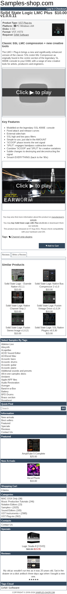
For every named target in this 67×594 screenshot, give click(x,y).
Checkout (60, 8)
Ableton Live (7, 344)
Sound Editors (8, 510)
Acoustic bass (8, 359)
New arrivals (7, 417)
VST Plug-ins (25, 22)
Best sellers (7, 420)
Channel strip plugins (21, 236)
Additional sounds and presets (16, 370)
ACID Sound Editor (11, 353)
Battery (5, 391)
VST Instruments (10, 513)
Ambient (5, 376)
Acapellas (6, 350)
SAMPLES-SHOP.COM (45, 592)
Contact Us (7, 432)
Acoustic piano (8, 367)
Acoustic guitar (8, 365)
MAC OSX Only (9, 498)
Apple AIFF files (9, 379)
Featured (5, 423)
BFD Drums (7, 394)
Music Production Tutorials (14, 501)
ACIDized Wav (8, 356)
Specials (5, 426)
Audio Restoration (10, 382)
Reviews (5, 429)
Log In (50, 8)
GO (63, 408)
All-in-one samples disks (13, 373)
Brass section (8, 397)
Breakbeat (6, 400)
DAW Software (21, 34)
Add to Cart (53, 246)
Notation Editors (9, 504)
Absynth (5, 347)
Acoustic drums (9, 362)
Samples (5, 507)
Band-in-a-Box (8, 388)
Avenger (5, 385)
